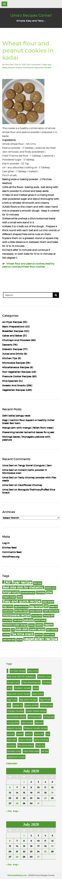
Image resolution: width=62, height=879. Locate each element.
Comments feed (12, 552)
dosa (19, 597)
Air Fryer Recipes (12, 321)
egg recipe (36, 606)
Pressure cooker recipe (15, 625)
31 (38, 803)
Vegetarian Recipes (42, 67)
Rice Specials (10, 380)
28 (17, 803)
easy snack (48, 601)
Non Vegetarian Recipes (16, 371)
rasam (39, 625)
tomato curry (49, 635)
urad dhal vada (9, 640)
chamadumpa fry (28, 593)
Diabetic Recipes (12, 349)
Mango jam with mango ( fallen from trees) (27, 427)
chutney (41, 592)
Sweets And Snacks (25, 67)
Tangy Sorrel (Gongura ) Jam (35, 465)
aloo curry (38, 583)
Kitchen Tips (9, 358)
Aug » (16, 811)
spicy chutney (51, 630)
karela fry (53, 606)
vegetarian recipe (40, 639)
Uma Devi (8, 465)
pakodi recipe (40, 620)
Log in (6, 542)
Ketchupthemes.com (17, 875)
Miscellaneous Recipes (15, 367)
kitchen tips (21, 610)
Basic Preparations (13, 326)
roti (13, 630)
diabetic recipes (9, 597)
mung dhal (7, 620)
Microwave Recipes (13, 362)
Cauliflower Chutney (30, 485)
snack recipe (37, 629)
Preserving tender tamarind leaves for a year (28, 432)
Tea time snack (22, 634)
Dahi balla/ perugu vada (16, 415)
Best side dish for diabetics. (23, 587)
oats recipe (18, 620)
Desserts (12, 67)
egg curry (8, 606)
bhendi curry (50, 588)
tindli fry (38, 635)
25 (45, 798)
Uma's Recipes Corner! (31, 15)
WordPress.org (10, 556)
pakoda (28, 619)
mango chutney (35, 611)
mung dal (48, 615)
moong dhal (37, 616)
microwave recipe (16, 615)
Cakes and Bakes (12, 335)
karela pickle (8, 611)
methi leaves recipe (51, 611)
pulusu (31, 625)
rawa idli (6, 630)
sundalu (6, 635)
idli (46, 606)
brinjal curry (11, 592)
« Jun (9, 811)
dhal (49, 592)
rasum (48, 624)
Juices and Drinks (12, 353)
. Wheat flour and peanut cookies (25, 263)
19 (52, 792)
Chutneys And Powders (16, 340)
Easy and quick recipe (22, 601)
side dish (22, 629)
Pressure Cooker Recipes (16, 376)
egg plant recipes (21, 606)
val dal (19, 640)
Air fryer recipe (19, 582)
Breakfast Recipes (12, 331)
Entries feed (9, 547)
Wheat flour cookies (33, 266)
